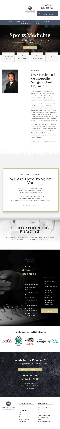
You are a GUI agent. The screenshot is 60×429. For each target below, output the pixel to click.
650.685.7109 (44, 417)
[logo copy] (30, 7)
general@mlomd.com (44, 421)
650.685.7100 (46, 415)
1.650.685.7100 (47, 8)
